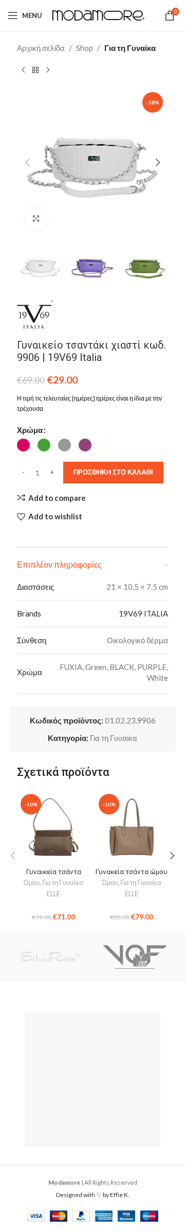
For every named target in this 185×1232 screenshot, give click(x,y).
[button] (27, 162)
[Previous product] (23, 70)
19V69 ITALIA (143, 613)
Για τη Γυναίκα (130, 47)
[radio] (23, 445)
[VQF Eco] (134, 956)
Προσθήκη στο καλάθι (113, 472)
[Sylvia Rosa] (50, 956)
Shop (84, 47)
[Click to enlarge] (36, 218)
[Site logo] (98, 14)
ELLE (53, 894)
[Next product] (48, 70)
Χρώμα (30, 429)
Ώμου (32, 882)
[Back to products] (35, 70)
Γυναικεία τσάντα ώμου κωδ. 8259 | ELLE (53, 875)
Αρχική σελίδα (41, 47)
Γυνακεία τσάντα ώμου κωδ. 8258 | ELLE (132, 875)
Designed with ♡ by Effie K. (93, 1195)
